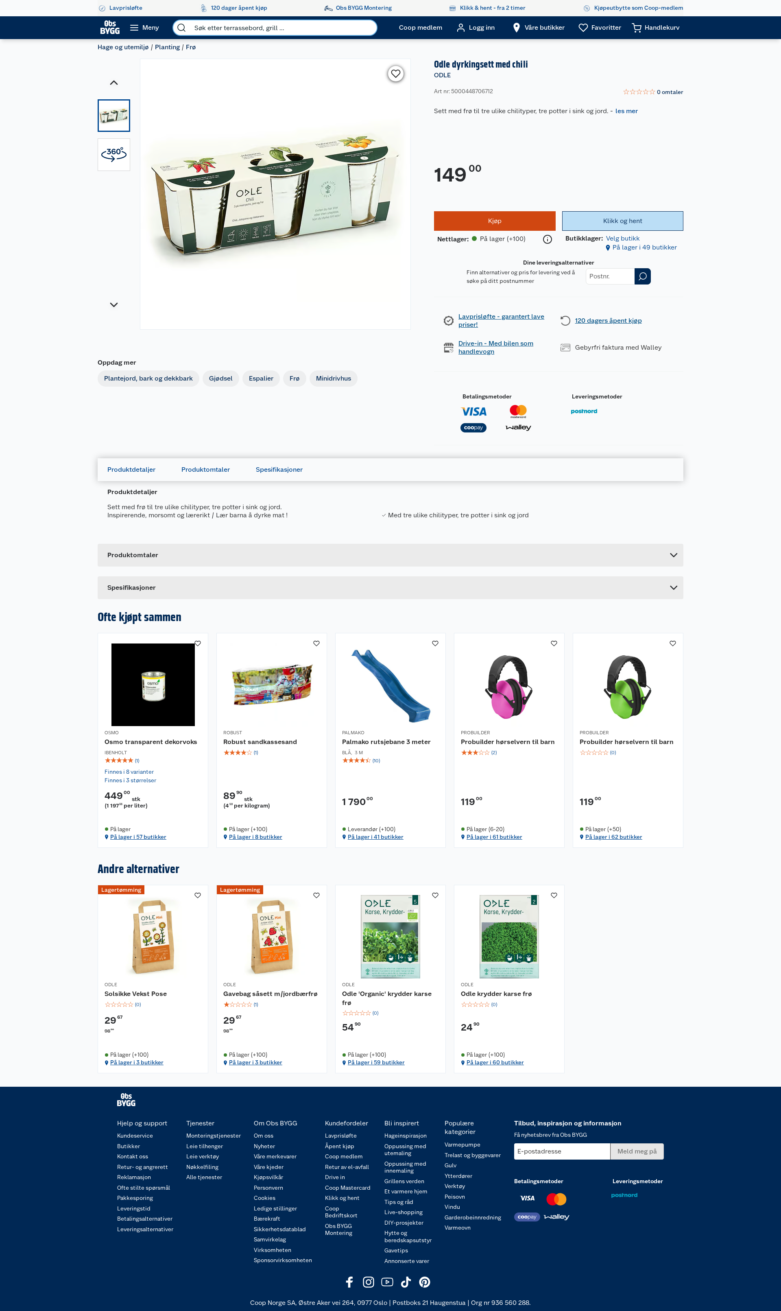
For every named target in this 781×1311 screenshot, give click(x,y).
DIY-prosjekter (403, 1222)
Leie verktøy (202, 1156)
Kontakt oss (132, 1156)
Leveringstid (134, 1208)
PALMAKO (353, 732)
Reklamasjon (134, 1177)
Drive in (335, 1177)
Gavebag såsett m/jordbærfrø (270, 994)
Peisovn (455, 1196)
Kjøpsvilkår (268, 1177)
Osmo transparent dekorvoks (151, 742)
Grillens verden (404, 1181)
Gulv (450, 1165)
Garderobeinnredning (473, 1217)
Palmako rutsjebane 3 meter (386, 742)
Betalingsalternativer (144, 1218)
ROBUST (232, 732)
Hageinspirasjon (405, 1135)
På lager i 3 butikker (137, 1062)
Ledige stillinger (275, 1208)
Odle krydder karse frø (496, 994)
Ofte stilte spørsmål (143, 1187)
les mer (626, 111)
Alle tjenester (204, 1177)
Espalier (261, 378)
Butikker (128, 1146)
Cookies (264, 1198)
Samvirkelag (270, 1239)
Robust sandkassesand (260, 742)
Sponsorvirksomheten (283, 1260)
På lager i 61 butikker (494, 837)
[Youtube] (387, 1282)
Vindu (452, 1207)
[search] (181, 28)
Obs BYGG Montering (338, 1230)
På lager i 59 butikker (376, 1062)
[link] (653, 92)
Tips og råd (398, 1202)
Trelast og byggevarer (473, 1155)
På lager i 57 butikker (138, 837)
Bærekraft (267, 1218)
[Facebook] (350, 1282)
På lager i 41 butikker (376, 837)
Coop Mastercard (348, 1187)
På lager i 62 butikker (613, 837)
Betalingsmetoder (487, 396)
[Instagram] (368, 1282)
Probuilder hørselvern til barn (508, 742)
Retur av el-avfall (347, 1167)
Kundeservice (135, 1135)
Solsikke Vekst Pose (136, 994)
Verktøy (455, 1186)
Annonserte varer (406, 1261)
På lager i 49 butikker (645, 247)
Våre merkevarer (275, 1156)
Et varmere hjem (406, 1191)
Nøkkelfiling (202, 1167)
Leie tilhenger (204, 1146)
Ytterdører (458, 1176)
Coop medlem (344, 1156)
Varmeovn (458, 1227)
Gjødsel (221, 378)
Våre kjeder (269, 1167)
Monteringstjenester (213, 1135)
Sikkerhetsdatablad (280, 1229)
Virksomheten (272, 1250)
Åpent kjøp (339, 1146)
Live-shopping (403, 1212)
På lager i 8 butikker (255, 837)
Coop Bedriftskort (341, 1212)
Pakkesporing (135, 1198)
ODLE (442, 75)
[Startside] (110, 27)
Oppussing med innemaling (405, 1167)
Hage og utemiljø (123, 47)
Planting (167, 47)
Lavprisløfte (341, 1135)
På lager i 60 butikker (495, 1062)
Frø (191, 47)
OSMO (112, 732)
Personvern (268, 1187)
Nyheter (264, 1146)
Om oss (263, 1135)
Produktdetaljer (131, 469)
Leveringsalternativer (145, 1229)
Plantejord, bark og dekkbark (148, 378)
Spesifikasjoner (279, 469)
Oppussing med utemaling (405, 1150)
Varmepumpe (462, 1144)
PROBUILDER (475, 732)
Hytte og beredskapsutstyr (408, 1236)
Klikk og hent (342, 1198)
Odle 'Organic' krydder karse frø (387, 998)
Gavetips (396, 1250)
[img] (153, 761)
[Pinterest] (425, 1282)
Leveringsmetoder (597, 396)
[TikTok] (406, 1282)
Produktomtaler (205, 469)
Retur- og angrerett (142, 1167)
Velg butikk (623, 238)
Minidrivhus (333, 378)
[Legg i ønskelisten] (396, 73)
